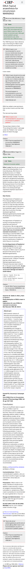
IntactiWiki (7, 568)
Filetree (21, 564)
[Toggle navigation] (22, 2)
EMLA (6, 135)
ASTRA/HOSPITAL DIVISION (16, 467)
